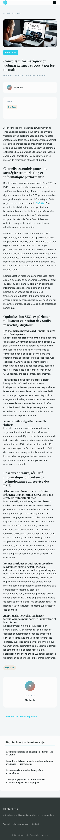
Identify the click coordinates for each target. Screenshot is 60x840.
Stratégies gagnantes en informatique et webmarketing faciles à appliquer (25, 781)
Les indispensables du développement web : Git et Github (29, 753)
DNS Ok (40, 203)
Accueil (6, 13)
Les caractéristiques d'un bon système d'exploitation (24, 772)
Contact (35, 824)
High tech (16, 13)
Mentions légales (20, 824)
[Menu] (54, 2)
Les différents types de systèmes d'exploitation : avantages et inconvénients (29, 762)
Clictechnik (10, 809)
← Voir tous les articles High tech (20, 716)
